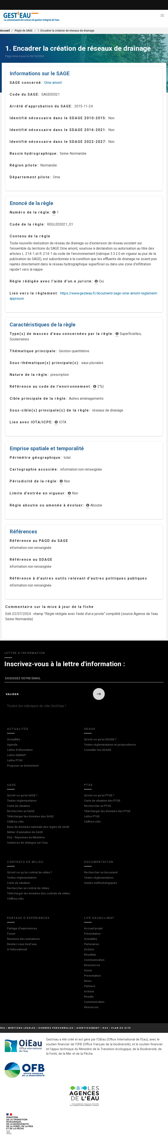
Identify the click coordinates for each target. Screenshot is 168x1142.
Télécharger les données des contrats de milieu (38, 893)
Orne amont (53, 83)
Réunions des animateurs (23, 939)
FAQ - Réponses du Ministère (26, 837)
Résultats (90, 954)
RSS (105, 1028)
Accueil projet (93, 928)
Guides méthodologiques (100, 883)
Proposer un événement (22, 765)
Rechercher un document (100, 872)
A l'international (17, 949)
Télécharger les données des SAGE (30, 816)
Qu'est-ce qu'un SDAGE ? (100, 739)
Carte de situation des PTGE (102, 800)
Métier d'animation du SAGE (25, 832)
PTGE (88, 784)
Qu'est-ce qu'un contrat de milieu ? (29, 872)
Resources (91, 1007)
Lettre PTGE (15, 760)
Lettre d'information (20, 749)
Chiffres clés (15, 821)
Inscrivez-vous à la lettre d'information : (64, 664)
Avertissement (88, 1028)
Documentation (98, 862)
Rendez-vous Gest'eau (22, 944)
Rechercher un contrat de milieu (28, 888)
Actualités (17, 728)
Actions (89, 949)
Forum (11, 933)
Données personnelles (56, 1028)
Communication (94, 960)
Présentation (92, 933)
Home (88, 970)
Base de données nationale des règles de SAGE (38, 826)
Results (89, 996)
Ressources (92, 965)
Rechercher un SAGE (20, 811)
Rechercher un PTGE (97, 805)
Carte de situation (18, 805)
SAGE (11, 784)
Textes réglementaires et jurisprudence (110, 744)
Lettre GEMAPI (16, 755)
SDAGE (89, 728)
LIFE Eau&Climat (99, 918)
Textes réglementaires (22, 800)
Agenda (12, 744)
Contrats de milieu (25, 862)
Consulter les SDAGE (97, 749)
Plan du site (121, 1028)
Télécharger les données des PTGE (107, 811)
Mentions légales (22, 1028)
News (87, 981)
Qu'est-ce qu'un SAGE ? (22, 795)
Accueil (5, 30)
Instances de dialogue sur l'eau (27, 842)
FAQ (2, 1028)
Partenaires (91, 944)
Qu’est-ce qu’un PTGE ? (99, 795)
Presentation (92, 975)
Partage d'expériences (28, 918)
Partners (89, 986)
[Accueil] (31, 16)
